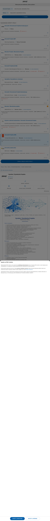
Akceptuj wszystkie (17, 518)
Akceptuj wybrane (32, 518)
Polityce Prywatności (29, 269)
